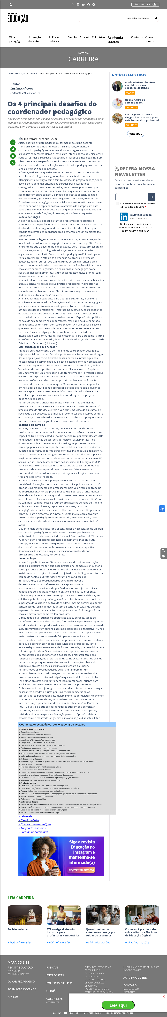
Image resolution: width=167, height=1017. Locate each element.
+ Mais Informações (20, 942)
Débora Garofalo (94, 982)
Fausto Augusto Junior (97, 988)
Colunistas (98, 37)
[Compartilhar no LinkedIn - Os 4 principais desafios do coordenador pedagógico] (12, 142)
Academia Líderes (135, 977)
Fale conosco (131, 988)
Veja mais (135, 134)
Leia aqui (118, 1005)
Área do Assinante (144, 4)
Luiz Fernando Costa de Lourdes (141, 967)
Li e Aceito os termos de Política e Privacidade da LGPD (137, 205)
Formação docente (22, 989)
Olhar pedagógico (21, 981)
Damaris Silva (92, 976)
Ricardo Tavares (132, 970)
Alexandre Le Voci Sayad (98, 967)
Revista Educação (20, 967)
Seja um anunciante (18, 974)
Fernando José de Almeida (99, 992)
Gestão (72, 37)
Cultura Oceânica (94, 973)
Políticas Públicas (59, 983)
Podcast (84, 37)
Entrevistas (55, 975)
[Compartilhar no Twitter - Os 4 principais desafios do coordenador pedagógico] (13, 149)
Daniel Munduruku (95, 979)
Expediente (129, 992)
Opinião (52, 991)
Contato (130, 985)
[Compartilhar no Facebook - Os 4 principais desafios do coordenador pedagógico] (13, 156)
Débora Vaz (91, 985)
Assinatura (14, 970)
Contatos (137, 37)
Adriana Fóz (52, 1002)
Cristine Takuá (92, 970)
